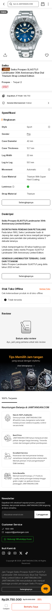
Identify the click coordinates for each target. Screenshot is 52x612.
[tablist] (26, 399)
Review (36, 11)
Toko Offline (22, 11)
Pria (28, 134)
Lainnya (47, 11)
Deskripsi (9, 11)
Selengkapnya (26, 202)
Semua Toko (44, 289)
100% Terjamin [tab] (9, 398)
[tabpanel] (26, 447)
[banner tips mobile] (26, 370)
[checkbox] (6, 607)
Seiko (5, 65)
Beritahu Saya (31, 606)
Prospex (6, 82)
